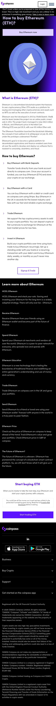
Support (6, 582)
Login (42, 4)
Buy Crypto (8, 571)
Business (6, 560)
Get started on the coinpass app (19, 593)
